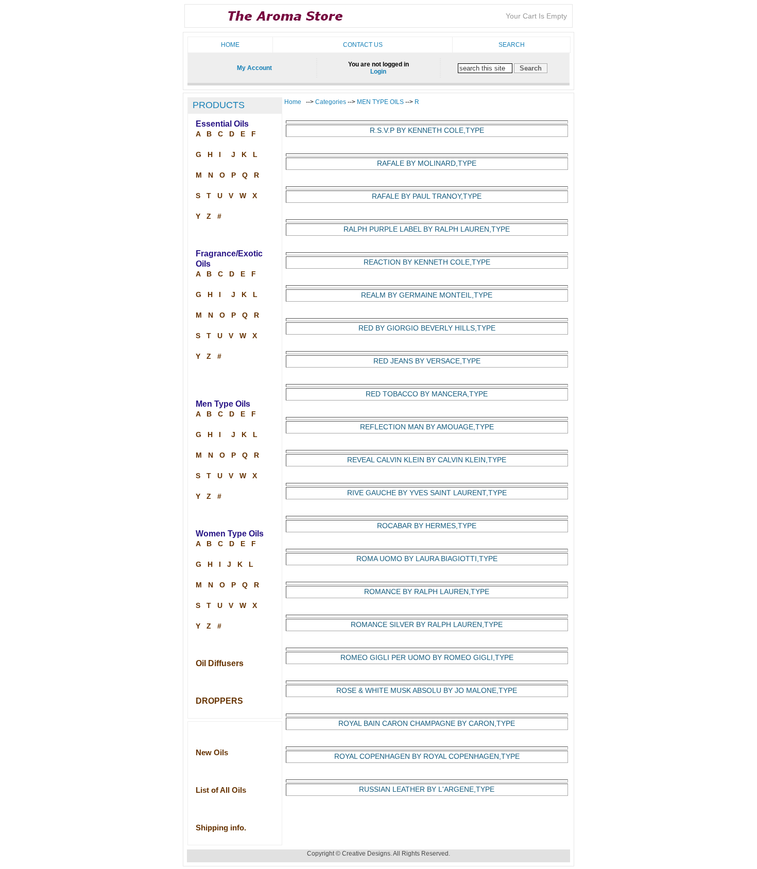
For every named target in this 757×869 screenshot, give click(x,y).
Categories (331, 102)
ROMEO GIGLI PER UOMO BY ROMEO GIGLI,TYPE (426, 658)
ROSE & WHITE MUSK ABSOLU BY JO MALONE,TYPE (426, 690)
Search (511, 44)
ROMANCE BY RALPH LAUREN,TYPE (426, 592)
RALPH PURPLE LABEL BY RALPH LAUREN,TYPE (426, 229)
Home (230, 44)
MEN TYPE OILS (380, 102)
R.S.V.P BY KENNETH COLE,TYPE (427, 130)
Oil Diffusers (220, 663)
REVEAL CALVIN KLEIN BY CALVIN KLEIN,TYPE (426, 460)
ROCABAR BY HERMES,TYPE (426, 526)
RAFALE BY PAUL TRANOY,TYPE (426, 196)
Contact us (363, 44)
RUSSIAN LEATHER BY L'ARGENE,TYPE (426, 789)
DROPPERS (219, 701)
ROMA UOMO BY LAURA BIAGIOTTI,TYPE (426, 559)
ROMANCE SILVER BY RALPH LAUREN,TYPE (427, 625)
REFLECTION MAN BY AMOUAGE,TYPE (427, 427)
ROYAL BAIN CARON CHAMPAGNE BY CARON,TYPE (426, 723)
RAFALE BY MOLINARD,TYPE (426, 163)
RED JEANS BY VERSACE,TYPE (426, 361)
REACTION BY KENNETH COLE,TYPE (427, 262)
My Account (254, 68)
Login (378, 71)
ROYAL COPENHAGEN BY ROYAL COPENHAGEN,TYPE (427, 756)
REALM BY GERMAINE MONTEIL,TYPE (426, 295)
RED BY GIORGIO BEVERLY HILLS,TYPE (426, 328)
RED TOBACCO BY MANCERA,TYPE (427, 394)
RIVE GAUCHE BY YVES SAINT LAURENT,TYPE (427, 493)
